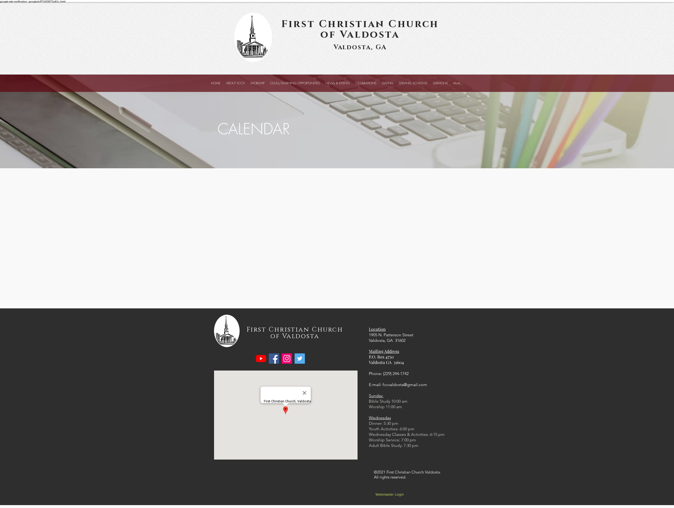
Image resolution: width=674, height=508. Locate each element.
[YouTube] (261, 358)
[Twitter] (300, 358)
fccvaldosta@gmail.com (405, 384)
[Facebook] (274, 358)
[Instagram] (287, 358)
